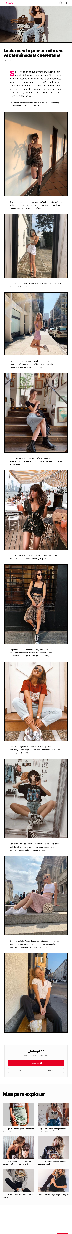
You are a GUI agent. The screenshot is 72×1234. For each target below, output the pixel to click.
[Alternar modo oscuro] (66, 3)
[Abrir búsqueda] (61, 3)
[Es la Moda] (8, 3)
